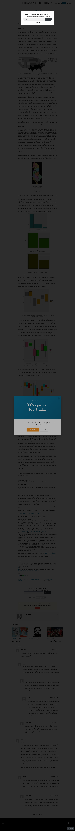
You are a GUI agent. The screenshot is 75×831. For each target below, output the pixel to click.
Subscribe (49, 19)
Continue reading (37, 22)
